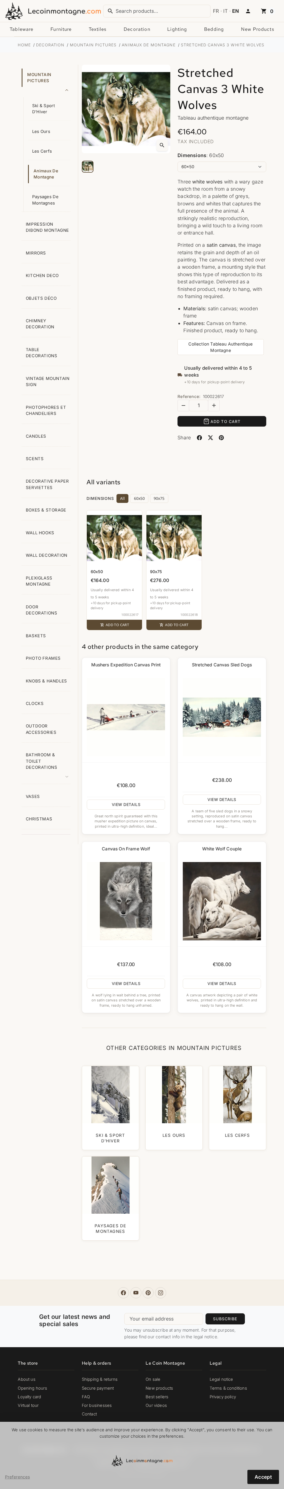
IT (225, 11)
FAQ (86, 1396)
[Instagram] (160, 1292)
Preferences (17, 1477)
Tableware (21, 29)
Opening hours (32, 1388)
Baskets (36, 635)
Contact (89, 1414)
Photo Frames (43, 658)
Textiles (97, 29)
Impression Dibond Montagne (47, 227)
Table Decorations (41, 352)
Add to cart (225, 421)
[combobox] (157, 11)
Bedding (214, 29)
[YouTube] (135, 1292)
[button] (248, 11)
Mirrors (36, 253)
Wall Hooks (40, 532)
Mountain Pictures (39, 77)
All (122, 498)
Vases (33, 796)
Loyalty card (29, 1396)
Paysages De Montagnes (45, 199)
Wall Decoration (46, 555)
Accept (263, 1477)
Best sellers (157, 1396)
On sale (153, 1379)
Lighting (177, 29)
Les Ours (41, 131)
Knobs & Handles (46, 681)
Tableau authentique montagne (213, 118)
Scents (35, 458)
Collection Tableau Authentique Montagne (220, 347)
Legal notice (221, 1379)
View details (126, 804)
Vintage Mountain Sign (48, 381)
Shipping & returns (100, 1379)
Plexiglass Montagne (39, 581)
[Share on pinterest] (221, 437)
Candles (36, 436)
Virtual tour (28, 1405)
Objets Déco (41, 298)
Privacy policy (223, 1396)
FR (216, 11)
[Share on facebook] (199, 437)
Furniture (61, 29)
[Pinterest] (148, 1292)
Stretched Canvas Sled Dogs (222, 664)
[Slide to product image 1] (88, 167)
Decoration (137, 29)
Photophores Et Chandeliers (46, 410)
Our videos (156, 1405)
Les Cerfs (42, 151)
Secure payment (98, 1388)
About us (26, 1379)
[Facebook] (123, 1292)
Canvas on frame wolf (126, 848)
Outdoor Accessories (41, 729)
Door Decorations (41, 610)
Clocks (35, 703)
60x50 (139, 498)
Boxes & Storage (46, 510)
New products (257, 29)
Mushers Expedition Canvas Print (126, 664)
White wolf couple (222, 848)
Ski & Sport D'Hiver (43, 108)
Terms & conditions (228, 1388)
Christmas (39, 819)
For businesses (97, 1405)
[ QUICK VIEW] (126, 717)
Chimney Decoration (40, 323)
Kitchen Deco (42, 275)
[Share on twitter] (210, 437)
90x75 (159, 498)
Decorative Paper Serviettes (47, 484)
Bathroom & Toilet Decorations (41, 761)
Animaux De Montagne (46, 174)
